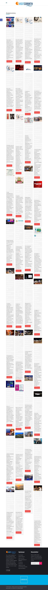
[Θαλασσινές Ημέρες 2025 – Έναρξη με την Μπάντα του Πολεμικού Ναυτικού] (38, 340)
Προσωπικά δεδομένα (21, 568)
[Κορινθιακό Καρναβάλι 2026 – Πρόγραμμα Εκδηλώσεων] (28, 120)
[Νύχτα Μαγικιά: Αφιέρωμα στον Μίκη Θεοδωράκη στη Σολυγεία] (38, 19)
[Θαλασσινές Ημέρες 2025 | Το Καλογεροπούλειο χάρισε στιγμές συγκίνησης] (28, 332)
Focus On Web (20, 588)
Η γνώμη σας (20, 562)
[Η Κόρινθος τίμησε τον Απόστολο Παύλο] (28, 434)
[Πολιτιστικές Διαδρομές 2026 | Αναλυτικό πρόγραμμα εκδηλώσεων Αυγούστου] (19, 20)
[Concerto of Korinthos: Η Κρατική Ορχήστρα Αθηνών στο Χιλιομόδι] (19, 67)
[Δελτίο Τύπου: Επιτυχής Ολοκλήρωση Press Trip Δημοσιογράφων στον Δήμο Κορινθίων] (10, 489)
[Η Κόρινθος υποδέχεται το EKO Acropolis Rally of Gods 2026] (28, 69)
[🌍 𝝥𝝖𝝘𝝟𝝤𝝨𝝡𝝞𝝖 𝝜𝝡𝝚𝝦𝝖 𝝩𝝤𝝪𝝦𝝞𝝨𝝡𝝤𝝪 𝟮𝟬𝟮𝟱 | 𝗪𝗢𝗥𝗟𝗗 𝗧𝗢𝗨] (38, 230)
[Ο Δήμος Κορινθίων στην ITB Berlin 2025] (38, 441)
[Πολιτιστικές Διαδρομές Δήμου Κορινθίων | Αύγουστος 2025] (19, 387)
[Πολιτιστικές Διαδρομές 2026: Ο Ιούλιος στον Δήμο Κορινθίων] (10, 68)
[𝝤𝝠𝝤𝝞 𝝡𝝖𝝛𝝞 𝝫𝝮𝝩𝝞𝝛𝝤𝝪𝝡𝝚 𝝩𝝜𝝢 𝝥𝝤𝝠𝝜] (19, 180)
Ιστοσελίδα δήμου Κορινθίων (22, 566)
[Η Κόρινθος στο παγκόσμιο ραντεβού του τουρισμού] (10, 221)
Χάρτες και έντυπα (21, 558)
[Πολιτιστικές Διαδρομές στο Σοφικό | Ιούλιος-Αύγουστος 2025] (38, 394)
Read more (9, 61)
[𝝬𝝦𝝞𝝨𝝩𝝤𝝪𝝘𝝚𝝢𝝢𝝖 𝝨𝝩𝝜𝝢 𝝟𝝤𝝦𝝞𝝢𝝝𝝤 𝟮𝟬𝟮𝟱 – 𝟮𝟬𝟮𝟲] (38, 184)
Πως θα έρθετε (20, 555)
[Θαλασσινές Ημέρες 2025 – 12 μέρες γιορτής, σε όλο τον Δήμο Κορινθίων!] (10, 384)
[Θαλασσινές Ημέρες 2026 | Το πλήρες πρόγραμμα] (10, 22)
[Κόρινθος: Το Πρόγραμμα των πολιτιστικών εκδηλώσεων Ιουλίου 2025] (10, 432)
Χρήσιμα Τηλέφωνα (21, 556)
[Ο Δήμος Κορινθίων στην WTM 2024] (28, 477)
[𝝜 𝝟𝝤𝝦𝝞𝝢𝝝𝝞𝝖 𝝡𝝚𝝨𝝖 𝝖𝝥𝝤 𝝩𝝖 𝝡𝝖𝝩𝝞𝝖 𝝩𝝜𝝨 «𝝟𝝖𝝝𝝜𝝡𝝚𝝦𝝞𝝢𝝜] (28, 227)
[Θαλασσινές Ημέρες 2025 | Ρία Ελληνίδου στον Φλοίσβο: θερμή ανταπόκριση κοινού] (10, 332)
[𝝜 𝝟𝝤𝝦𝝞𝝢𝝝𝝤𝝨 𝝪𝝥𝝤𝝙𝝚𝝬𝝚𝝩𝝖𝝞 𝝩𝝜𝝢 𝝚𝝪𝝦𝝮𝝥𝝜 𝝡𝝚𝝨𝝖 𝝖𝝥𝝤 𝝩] (19, 221)
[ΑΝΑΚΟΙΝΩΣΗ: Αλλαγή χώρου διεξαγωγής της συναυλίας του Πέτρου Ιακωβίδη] (38, 68)
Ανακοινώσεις (20, 563)
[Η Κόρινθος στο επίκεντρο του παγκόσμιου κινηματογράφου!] (19, 435)
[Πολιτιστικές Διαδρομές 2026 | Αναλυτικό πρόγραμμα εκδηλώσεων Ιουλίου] (28, 20)
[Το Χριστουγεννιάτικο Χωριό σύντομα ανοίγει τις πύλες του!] (10, 172)
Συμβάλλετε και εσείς (21, 565)
